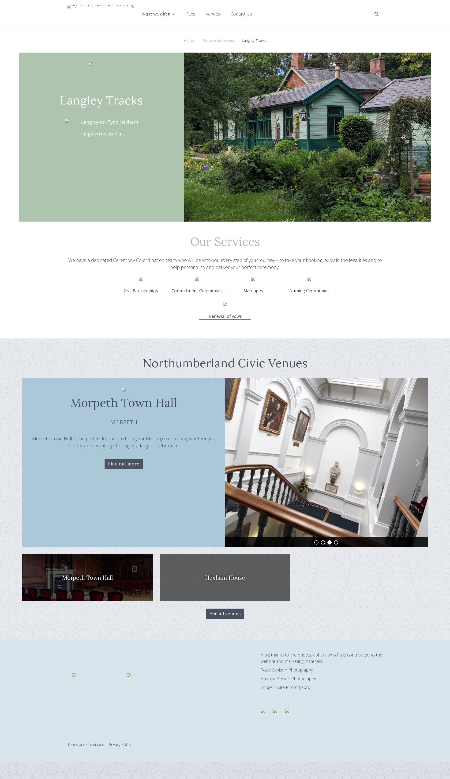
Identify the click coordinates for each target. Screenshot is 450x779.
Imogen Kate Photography (286, 687)
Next (417, 463)
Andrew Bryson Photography (288, 678)
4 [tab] (336, 542)
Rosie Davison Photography (287, 670)
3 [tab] (329, 542)
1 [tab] (316, 542)
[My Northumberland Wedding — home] (101, 14)
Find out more (123, 464)
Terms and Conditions (86, 744)
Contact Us (241, 14)
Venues (213, 14)
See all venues (225, 613)
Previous (235, 463)
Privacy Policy (120, 744)
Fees (190, 14)
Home (189, 40)
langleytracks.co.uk (102, 134)
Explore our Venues (219, 40)
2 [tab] (323, 542)
